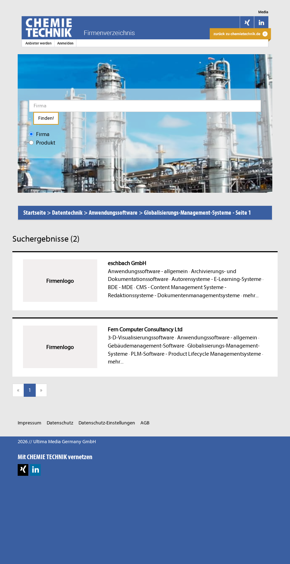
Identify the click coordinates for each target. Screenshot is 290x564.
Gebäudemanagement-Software (146, 346)
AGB (145, 423)
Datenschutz (60, 423)
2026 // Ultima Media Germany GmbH (57, 442)
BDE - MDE (120, 287)
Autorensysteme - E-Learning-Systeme (216, 279)
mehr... (251, 295)
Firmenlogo (60, 281)
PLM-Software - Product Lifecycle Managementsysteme (196, 354)
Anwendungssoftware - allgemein (148, 271)
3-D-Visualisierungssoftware (141, 337)
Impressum (29, 423)
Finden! (46, 118)
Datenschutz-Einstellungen (107, 423)
